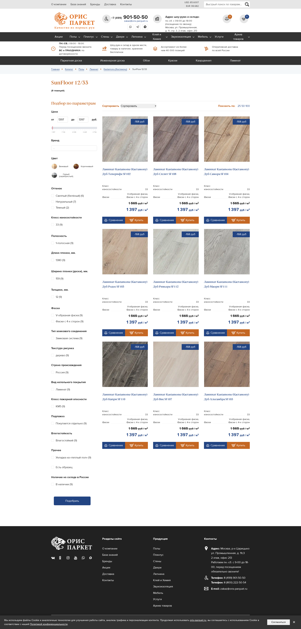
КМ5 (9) (60, 406)
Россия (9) (62, 372)
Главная (55, 69)
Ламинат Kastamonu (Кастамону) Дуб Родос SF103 (125, 284)
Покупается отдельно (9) (71, 423)
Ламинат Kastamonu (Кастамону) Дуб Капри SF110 (125, 397)
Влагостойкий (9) (66, 440)
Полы (73, 36)
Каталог (69, 69)
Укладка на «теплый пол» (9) (73, 457)
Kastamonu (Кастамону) (115, 69)
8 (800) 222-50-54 (228, 582)
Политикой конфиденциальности (49, 624)
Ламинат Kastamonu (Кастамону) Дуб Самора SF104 (226, 171)
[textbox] (55, 148)
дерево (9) (62, 355)
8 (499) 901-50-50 (228, 578)
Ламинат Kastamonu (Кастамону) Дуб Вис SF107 (175, 397)
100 (247, 106)
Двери (120, 36)
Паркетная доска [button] (71, 60)
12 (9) (59, 297)
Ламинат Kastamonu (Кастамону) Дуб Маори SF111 (226, 284)
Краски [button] (172, 60)
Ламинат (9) (63, 389)
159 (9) (59, 278)
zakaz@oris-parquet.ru (136, 21)
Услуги (219, 36)
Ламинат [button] (235, 60)
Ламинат (94, 69)
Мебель (203, 36)
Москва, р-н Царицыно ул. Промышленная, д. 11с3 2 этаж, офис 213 (230, 553)
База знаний (78, 4)
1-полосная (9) (64, 243)
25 (239, 106)
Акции (59, 36)
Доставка (110, 4)
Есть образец (64, 467)
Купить (139, 220)
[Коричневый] (76, 166)
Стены (105, 36)
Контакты (126, 4)
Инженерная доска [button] (112, 60)
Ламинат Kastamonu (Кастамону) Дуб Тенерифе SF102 (125, 171)
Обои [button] (146, 60)
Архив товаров (238, 37)
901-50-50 (129, 17)
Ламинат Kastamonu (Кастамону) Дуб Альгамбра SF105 (226, 397)
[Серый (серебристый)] (54, 175)
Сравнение (116, 220)
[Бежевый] (54, 166)
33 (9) (59, 224)
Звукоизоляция (181, 36)
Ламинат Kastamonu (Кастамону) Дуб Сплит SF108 (175, 171)
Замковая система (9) (69, 338)
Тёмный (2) (62, 207)
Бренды (95, 4)
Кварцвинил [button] (203, 60)
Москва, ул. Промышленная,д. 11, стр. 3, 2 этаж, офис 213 (181, 29)
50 (243, 106)
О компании (58, 4)
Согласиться (278, 622)
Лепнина (136, 36)
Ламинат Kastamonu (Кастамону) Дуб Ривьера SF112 (175, 284)
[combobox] (227, 4)
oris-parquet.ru (198, 620)
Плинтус (89, 36)
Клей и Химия (156, 37)
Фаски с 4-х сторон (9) (69, 321)
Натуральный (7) (66, 201)
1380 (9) (60, 260)
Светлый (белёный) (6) (70, 196)
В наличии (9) (64, 484)
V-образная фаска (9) (69, 315)
